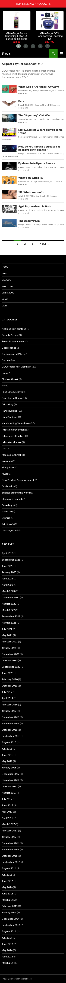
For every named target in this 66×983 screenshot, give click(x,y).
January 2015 (9, 912)
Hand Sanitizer (10, 416)
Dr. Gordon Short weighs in (16, 366)
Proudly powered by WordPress (17, 978)
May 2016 (7, 887)
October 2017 (9, 786)
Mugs (5, 299)
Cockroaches (9, 347)
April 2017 (7, 817)
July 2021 (7, 628)
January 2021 (9, 647)
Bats (21, 101)
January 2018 (9, 767)
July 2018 (7, 748)
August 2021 (9, 622)
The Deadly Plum (29, 220)
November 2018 (10, 723)
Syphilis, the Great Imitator (35, 206)
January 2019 (9, 710)
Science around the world (16, 492)
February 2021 (10, 641)
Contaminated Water (13, 353)
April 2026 (7, 553)
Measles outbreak (11, 454)
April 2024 (7, 578)
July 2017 (7, 798)
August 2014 (9, 931)
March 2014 (8, 962)
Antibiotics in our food (14, 328)
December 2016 (10, 843)
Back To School (10, 335)
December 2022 (10, 597)
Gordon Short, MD (46, 90)
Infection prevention (13, 429)
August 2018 (9, 742)
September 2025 (11, 559)
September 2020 (11, 666)
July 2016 (7, 874)
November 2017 (10, 780)
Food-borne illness (12, 398)
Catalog (6, 279)
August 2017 (9, 792)
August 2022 (9, 603)
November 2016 (10, 849)
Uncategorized (10, 530)
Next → (44, 243)
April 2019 (7, 698)
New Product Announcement (18, 479)
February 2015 (10, 906)
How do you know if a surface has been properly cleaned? (39, 148)
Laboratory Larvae (11, 442)
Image (21, 153)
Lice (4, 448)
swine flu (7, 511)
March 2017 (8, 824)
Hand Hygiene (9, 410)
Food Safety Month (12, 391)
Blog (5, 273)
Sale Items (7, 286)
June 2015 (7, 893)
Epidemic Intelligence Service (36, 163)
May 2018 (7, 761)
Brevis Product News (13, 341)
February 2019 (10, 704)
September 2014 (11, 924)
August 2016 (9, 868)
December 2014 (10, 918)
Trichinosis (8, 524)
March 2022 (8, 609)
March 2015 (8, 899)
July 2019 (7, 691)
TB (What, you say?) (30, 192)
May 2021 (7, 635)
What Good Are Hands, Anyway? (38, 86)
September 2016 (11, 861)
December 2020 (10, 654)
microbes (7, 461)
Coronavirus (8, 360)
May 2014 (7, 950)
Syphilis (6, 517)
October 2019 (9, 685)
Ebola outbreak (10, 379)
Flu (3, 385)
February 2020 (10, 679)
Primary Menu (62, 53)
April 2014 (7, 956)
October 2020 (9, 660)
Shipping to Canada (12, 498)
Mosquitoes (8, 467)
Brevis (6, 53)
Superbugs (8, 505)
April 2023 (7, 584)
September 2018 (11, 735)
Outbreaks (8, 486)
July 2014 (7, 937)
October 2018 (9, 729)
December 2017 (10, 773)
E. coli (5, 372)
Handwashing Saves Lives (16, 423)
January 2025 (9, 572)
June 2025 (7, 565)
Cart (4, 305)
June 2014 (7, 943)
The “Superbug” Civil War (34, 115)
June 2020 (7, 672)
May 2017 (7, 811)
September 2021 (11, 616)
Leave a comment (10, 156)
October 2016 (9, 855)
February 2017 (10, 830)
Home (5, 266)
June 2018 (7, 754)
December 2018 (10, 717)
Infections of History (13, 435)
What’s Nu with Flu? (30, 177)
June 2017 (7, 805)
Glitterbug (8, 292)
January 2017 (9, 836)
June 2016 (7, 880)
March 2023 (8, 591)
